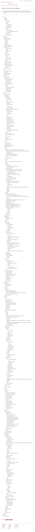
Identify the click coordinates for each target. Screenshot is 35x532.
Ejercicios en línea (10, 441)
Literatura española (8, 470)
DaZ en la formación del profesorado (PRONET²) (12, 182)
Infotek (7, 105)
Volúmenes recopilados (9, 59)
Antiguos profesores (8, 260)
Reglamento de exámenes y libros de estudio (11, 304)
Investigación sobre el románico (10, 463)
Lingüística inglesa (8, 97)
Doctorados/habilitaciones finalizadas (12, 268)
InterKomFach (8, 190)
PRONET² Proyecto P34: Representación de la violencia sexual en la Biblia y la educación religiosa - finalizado (19, 321)
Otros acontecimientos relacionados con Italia (12, 31)
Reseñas (9, 464)
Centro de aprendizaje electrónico (9, 83)
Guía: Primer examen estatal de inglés (10, 134)
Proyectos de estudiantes (9, 168)
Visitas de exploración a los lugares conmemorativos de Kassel (14, 170)
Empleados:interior (9, 240)
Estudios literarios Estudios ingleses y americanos (12, 109)
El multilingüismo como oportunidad (10, 203)
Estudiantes (6, 391)
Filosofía (5, 388)
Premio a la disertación (8, 66)
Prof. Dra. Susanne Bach (10, 111)
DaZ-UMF (8, 191)
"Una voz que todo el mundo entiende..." (11, 177)
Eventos (8, 373)
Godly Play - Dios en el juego (11, 247)
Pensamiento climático (7, 39)
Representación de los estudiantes (10, 275)
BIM (6, 135)
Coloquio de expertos (10, 184)
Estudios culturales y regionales (10, 496)
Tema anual (8, 319)
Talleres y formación (8, 80)
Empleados (8, 256)
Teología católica (6, 296)
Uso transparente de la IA (17, 526)
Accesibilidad (16, 525)
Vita (8, 234)
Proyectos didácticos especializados (11, 404)
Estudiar (6, 132)
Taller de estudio (10, 248)
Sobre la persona (10, 225)
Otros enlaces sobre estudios (9, 398)
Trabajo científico (8, 305)
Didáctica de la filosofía (9, 403)
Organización (4, 75)
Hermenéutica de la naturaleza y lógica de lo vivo (13, 419)
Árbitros (9, 211)
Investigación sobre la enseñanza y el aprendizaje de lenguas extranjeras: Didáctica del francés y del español (19, 442)
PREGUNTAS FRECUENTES (8, 432)
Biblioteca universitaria (10, 526)
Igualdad (5, 17)
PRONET (9, 249)
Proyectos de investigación (11, 227)
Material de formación (8, 81)
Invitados (6, 60)
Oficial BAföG (7, 276)
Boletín (7, 162)
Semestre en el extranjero (10, 503)
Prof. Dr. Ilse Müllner (10, 330)
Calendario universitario (10, 524)
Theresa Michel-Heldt (10, 332)
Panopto (9, 528)
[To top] (32, 528)
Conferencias (7, 55)
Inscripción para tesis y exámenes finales (13, 239)
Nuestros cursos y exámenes (10, 120)
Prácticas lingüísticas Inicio (10, 119)
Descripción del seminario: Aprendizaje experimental (14, 174)
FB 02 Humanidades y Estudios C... (8, 5)
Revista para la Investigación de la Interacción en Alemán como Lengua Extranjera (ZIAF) (17, 196)
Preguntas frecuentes (9, 26)
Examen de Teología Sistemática (12, 354)
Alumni (6, 160)
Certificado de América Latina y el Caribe (11, 499)
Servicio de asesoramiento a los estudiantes (11, 155)
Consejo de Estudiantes (9, 397)
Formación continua (8, 91)
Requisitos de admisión (9, 133)
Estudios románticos (6, 433)
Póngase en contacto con (8, 62)
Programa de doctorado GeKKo (8, 46)
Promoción (6, 67)
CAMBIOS (9, 491)
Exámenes (8, 124)
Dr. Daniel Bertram (10, 365)
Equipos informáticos (8, 90)
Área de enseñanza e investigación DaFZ (9, 145)
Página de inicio (7, 95)
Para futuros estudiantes (9, 270)
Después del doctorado (8, 68)
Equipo (6, 147)
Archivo (8, 197)
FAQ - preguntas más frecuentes (10, 153)
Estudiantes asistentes (10, 367)
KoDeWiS (8, 188)
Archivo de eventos (8, 285)
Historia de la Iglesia (8, 253)
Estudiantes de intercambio (9, 139)
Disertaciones (9, 376)
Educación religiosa (8, 232)
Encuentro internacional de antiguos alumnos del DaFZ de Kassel (14, 161)
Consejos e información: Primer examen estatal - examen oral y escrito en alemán (16, 292)
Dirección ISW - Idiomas (9, 88)
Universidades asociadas (10, 504)
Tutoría (7, 506)
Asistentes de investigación (11, 346)
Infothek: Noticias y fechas (8, 284)
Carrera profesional (10, 448)
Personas (6, 140)
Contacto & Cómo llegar (9, 117)
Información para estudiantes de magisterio (11, 291)
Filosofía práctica (8, 406)
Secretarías (7, 219)
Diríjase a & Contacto (4, 524)
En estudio (6, 497)
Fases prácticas (8, 306)
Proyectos (6, 289)
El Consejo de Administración (9, 218)
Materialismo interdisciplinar (9, 428)
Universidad (3, 5)
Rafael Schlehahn (10, 324)
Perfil (3, 16)
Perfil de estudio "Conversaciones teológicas (13, 246)
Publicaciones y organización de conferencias (13, 462)
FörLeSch (8, 175)
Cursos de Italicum (9, 25)
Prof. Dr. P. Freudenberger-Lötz (10, 233)
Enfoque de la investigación (7, 38)
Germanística (5, 282)
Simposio (9, 183)
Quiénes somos (7, 47)
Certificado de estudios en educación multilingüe (12, 154)
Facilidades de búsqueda (3, 525)
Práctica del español (9, 440)
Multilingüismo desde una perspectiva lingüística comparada (13, 204)
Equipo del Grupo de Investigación (12, 368)
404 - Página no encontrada (14, 5)
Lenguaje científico (8, 212)
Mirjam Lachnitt (10, 347)
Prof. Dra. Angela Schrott (10, 483)
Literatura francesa (8, 456)
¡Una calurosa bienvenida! (8, 146)
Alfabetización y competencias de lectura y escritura (12, 205)
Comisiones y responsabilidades (10, 325)
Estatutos (7, 52)
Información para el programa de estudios (10, 290)
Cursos (7, 156)
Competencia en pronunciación (10, 167)
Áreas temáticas (7, 96)
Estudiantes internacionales (10, 126)
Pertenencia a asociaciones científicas (12, 263)
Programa (8, 213)
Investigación (6, 40)
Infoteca (6, 220)
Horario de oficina (8, 82)
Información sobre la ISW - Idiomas (10, 87)
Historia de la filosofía (8, 405)
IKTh (5, 297)
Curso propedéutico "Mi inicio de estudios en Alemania (13, 181)
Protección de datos (17, 524)
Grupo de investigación (10, 375)
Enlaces (8, 382)
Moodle (9, 527)
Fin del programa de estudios (7, 73)
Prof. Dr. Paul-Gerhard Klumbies (10, 261)
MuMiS (8, 189)
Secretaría (8, 231)
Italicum (7, 23)
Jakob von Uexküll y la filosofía (10, 421)
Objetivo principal (7, 411)
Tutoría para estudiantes (9, 396)
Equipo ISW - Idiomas (8, 89)
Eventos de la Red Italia (9, 30)
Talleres (9, 210)
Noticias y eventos (9, 413)
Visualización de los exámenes (10, 125)
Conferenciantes (9, 127)
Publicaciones (7, 33)
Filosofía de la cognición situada (11, 425)
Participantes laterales (9, 176)
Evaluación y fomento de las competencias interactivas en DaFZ (14, 195)
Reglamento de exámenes (9, 277)
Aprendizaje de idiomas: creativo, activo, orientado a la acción (13, 206)
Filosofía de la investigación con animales (12, 426)
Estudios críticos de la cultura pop (8, 45)
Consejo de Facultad (6, 76)
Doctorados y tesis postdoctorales (12, 492)
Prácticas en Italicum (9, 24)
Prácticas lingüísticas (8, 118)
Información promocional (8, 61)
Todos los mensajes (10, 106)
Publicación (9, 226)
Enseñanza (9, 112)
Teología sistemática (8, 254)
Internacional (5, 18)
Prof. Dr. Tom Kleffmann (10, 255)
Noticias (6, 53)
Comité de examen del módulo (9, 271)
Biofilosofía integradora (9, 412)
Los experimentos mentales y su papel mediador (12, 418)
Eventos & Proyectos (7, 54)
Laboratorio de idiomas (9, 104)
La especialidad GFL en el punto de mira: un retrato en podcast (14, 169)
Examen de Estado (8, 278)
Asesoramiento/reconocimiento (9, 498)
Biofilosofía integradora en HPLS (11, 420)
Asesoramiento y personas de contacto (10, 392)
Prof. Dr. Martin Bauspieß (10, 224)
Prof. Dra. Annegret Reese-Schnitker (12, 359)
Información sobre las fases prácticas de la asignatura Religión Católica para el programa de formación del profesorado (20, 379)
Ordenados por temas (6, 74)
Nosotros (6, 311)
